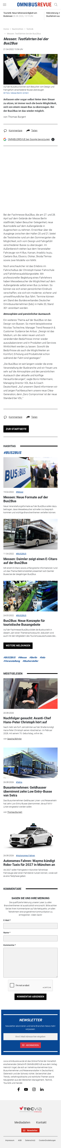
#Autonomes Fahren (25, 855)
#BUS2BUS (12, 453)
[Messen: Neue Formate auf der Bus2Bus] (30, 472)
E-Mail (6, 920)
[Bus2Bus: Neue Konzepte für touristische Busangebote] (30, 596)
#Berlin (33, 657)
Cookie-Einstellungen (47, 1140)
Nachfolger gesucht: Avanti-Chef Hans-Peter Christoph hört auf (27, 720)
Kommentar (9, 945)
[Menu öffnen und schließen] (5, 5)
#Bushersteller (30, 661)
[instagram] (34, 1089)
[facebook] (18, 1089)
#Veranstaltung (11, 661)
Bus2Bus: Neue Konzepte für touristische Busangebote (24, 622)
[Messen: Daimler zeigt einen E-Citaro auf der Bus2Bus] (30, 534)
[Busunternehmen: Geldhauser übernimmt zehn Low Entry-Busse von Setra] (30, 763)
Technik (29, 29)
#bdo (42, 657)
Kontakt (41, 1122)
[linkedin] (42, 1089)
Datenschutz (30, 1140)
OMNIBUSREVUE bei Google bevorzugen (29, 139)
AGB (19, 1140)
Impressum (9, 1140)
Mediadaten (22, 1122)
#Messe (19, 492)
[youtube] (26, 1089)
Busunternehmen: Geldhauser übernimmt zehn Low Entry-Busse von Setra (27, 791)
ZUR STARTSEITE (16, 429)
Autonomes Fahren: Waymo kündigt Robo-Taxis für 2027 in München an (29, 863)
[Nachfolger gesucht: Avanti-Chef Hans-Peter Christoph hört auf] (30, 693)
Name (6, 932)
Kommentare (15, 130)
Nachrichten (17, 29)
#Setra (19, 782)
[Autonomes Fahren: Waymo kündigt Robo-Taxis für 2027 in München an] (30, 836)
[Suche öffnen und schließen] (55, 4)
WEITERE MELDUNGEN (18, 645)
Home (6, 29)
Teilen (34, 130)
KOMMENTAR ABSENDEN (30, 996)
